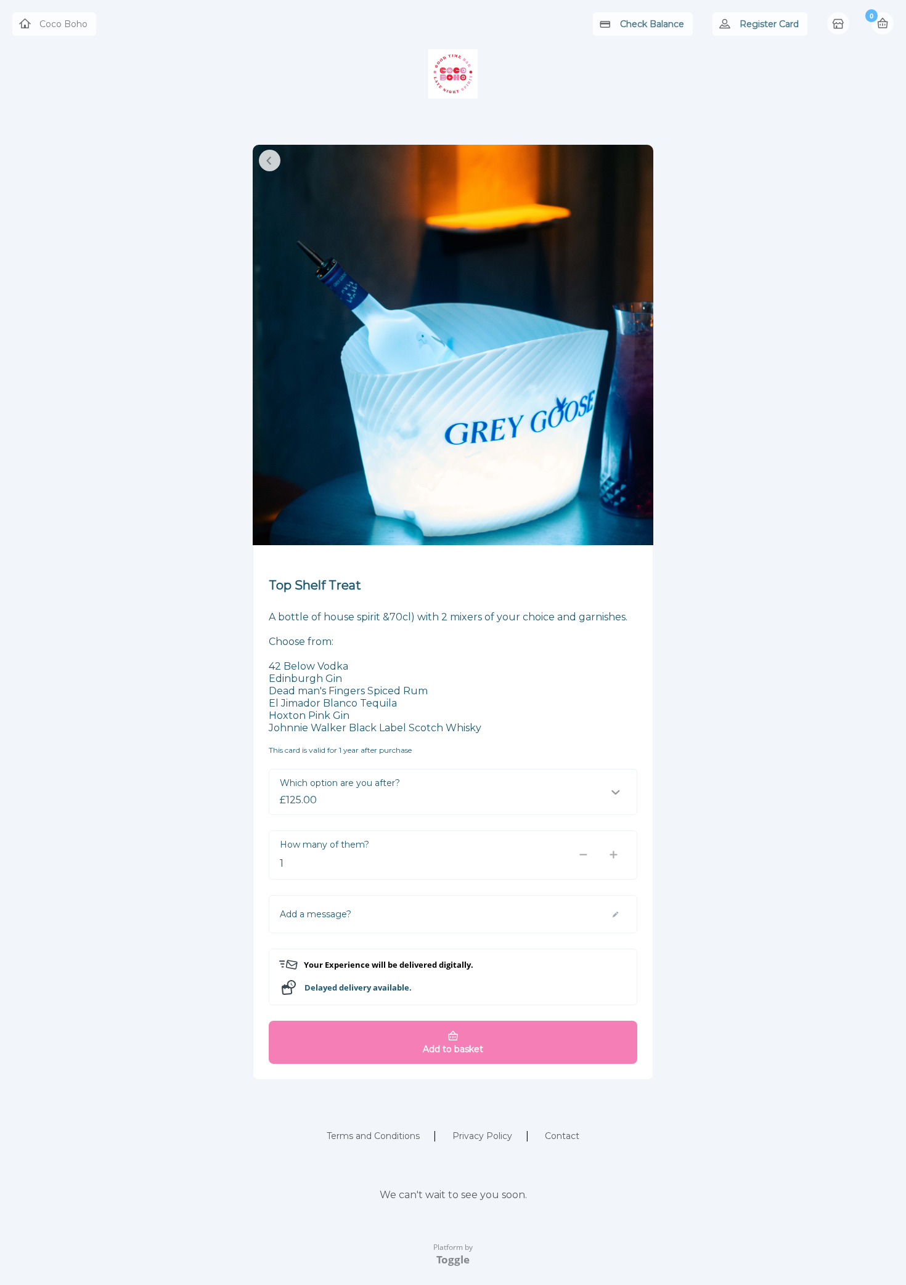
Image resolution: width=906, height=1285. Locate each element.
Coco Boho (63, 24)
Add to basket (453, 1049)
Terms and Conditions (373, 1135)
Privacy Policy (482, 1135)
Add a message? (315, 914)
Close (269, 160)
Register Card (769, 24)
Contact (562, 1135)
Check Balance (652, 24)
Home (839, 24)
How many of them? (324, 844)
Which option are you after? (340, 782)
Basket (882, 23)
